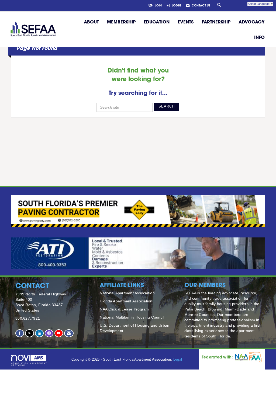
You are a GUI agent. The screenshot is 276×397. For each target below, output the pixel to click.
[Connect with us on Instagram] (49, 333)
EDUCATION (157, 22)
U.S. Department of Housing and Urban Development (134, 328)
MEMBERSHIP (121, 22)
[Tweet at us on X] (29, 333)
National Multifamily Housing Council (132, 317)
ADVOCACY (252, 22)
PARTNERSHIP (216, 22)
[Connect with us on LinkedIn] (39, 333)
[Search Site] (220, 5)
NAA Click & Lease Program (124, 309)
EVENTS (186, 22)
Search (166, 106)
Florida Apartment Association (126, 301)
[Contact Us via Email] (68, 333)
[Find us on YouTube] (58, 333)
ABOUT (91, 22)
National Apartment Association (127, 293)
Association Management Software (29, 364)
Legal (177, 359)
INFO (259, 37)
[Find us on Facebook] (19, 333)
